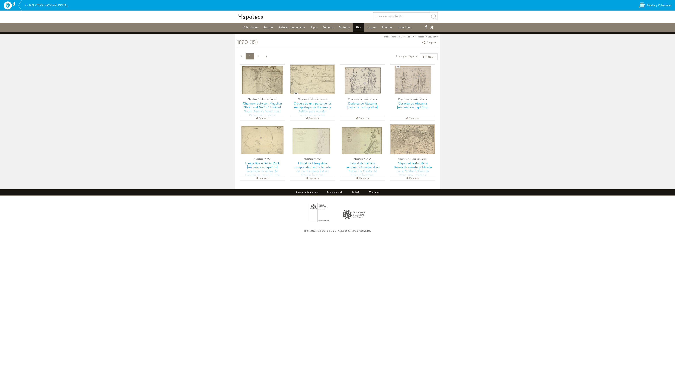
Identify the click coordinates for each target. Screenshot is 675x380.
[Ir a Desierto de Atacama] (362, 79)
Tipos (314, 27)
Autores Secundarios (292, 27)
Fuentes (387, 27)
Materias (344, 27)
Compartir (431, 42)
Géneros (328, 27)
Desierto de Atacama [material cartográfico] (362, 105)
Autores (268, 27)
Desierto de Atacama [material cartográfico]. (412, 105)
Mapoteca (250, 17)
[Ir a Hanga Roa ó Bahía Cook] (262, 139)
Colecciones (250, 27)
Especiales (404, 27)
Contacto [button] (374, 192)
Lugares (372, 27)
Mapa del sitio (335, 192)
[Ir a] (312, 79)
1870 (435, 36)
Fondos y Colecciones (402, 36)
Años (358, 27)
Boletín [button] (356, 192)
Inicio (387, 36)
